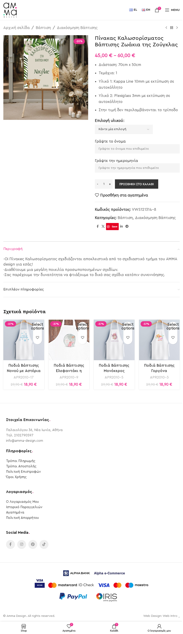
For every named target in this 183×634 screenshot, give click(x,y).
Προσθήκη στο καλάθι (136, 184)
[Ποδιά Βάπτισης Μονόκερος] (114, 340)
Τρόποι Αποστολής (21, 466)
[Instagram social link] (21, 544)
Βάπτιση (43, 28)
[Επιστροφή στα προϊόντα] (171, 28)
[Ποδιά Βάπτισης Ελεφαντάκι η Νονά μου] (69, 340)
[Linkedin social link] (121, 226)
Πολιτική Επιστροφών (23, 471)
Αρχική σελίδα (16, 28)
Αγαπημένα (15, 512)
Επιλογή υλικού (109, 121)
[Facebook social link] (97, 226)
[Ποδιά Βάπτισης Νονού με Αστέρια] (23, 340)
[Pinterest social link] (32, 544)
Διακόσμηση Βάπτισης (77, 28)
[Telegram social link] (127, 226)
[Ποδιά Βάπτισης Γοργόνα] (159, 340)
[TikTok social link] (44, 544)
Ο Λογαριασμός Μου (22, 501)
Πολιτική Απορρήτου (22, 517)
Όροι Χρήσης (16, 477)
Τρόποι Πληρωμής (20, 461)
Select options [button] (37, 326)
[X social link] (103, 226)
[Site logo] (10, 10)
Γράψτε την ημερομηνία (116, 161)
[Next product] (177, 28)
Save (114, 226)
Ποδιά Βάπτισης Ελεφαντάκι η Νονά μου (69, 371)
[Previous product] (166, 28)
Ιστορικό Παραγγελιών (24, 507)
